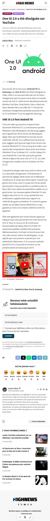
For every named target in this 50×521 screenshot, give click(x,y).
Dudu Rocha (20, 279)
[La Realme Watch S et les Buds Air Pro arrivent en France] (41, 480)
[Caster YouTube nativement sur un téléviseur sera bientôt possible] (41, 439)
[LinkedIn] (47, 389)
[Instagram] (44, 389)
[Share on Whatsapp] (28, 358)
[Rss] (31, 504)
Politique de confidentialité (14, 346)
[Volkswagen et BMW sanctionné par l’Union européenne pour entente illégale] (41, 465)
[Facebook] (41, 389)
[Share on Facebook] (7, 46)
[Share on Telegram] (16, 46)
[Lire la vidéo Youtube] (25, 264)
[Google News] (24, 504)
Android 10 (19, 289)
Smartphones (21, 9)
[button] (4, 3)
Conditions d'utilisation (33, 342)
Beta (26, 289)
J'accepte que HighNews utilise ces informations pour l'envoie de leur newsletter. (23, 329)
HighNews (5, 9)
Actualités (13, 9)
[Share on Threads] (21, 46)
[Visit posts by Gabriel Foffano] (4, 389)
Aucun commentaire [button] (38, 421)
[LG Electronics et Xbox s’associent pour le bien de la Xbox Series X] (41, 452)
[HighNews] (25, 3)
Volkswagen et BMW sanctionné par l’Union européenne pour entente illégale (17, 464)
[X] (21, 504)
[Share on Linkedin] (34, 358)
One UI (31, 289)
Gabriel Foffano (7, 40)
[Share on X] (12, 46)
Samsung (38, 289)
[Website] (38, 389)
